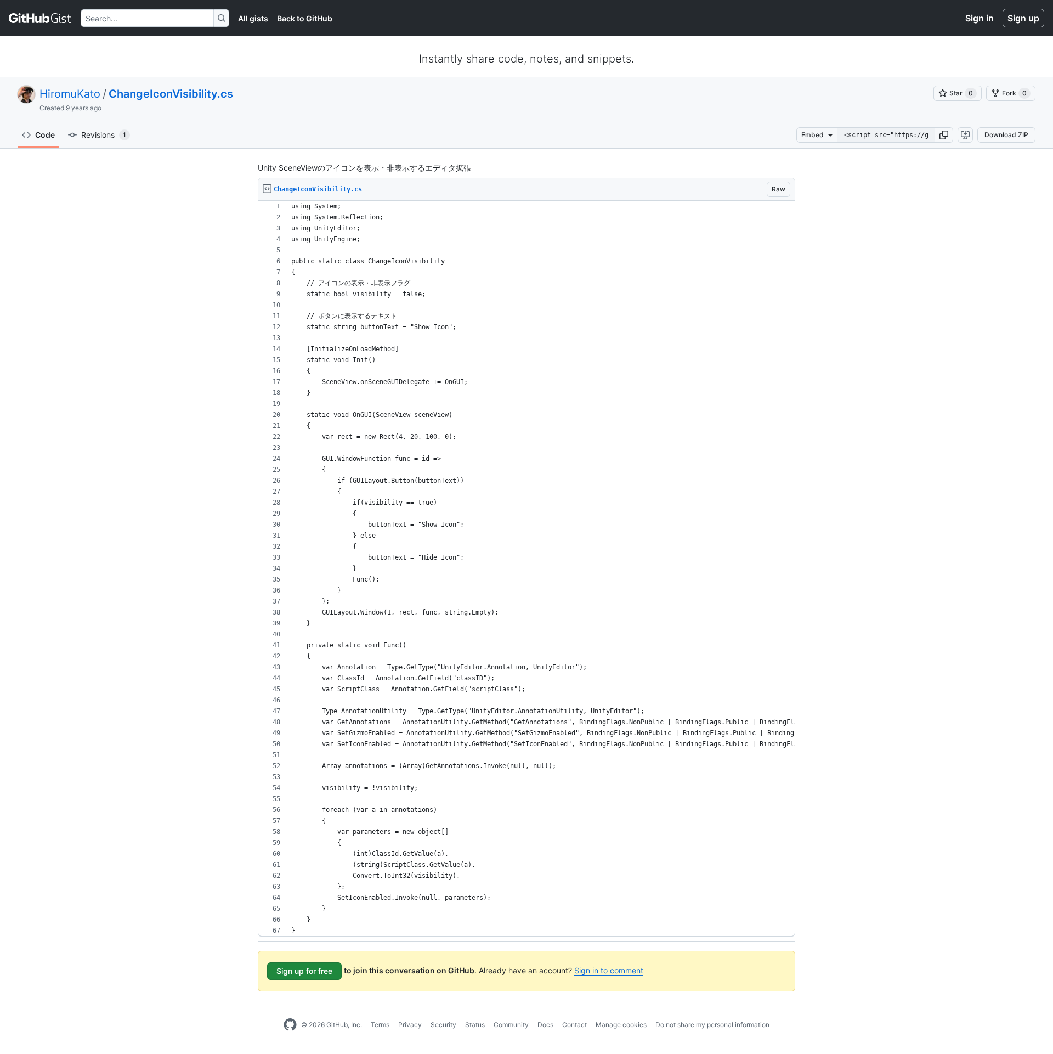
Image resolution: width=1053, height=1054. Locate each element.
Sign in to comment (608, 970)
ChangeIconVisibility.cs (171, 93)
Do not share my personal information (712, 1025)
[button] (944, 135)
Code (45, 134)
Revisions (103, 134)
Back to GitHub (304, 18)
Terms (380, 1025)
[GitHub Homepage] (290, 1025)
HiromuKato (69, 93)
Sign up (1023, 18)
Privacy (410, 1025)
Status (475, 1025)
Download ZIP (1006, 135)
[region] (526, 569)
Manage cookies (621, 1025)
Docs (545, 1025)
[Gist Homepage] (40, 18)
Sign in (979, 18)
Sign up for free (304, 971)
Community (511, 1025)
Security (443, 1025)
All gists (253, 18)
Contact (574, 1025)
